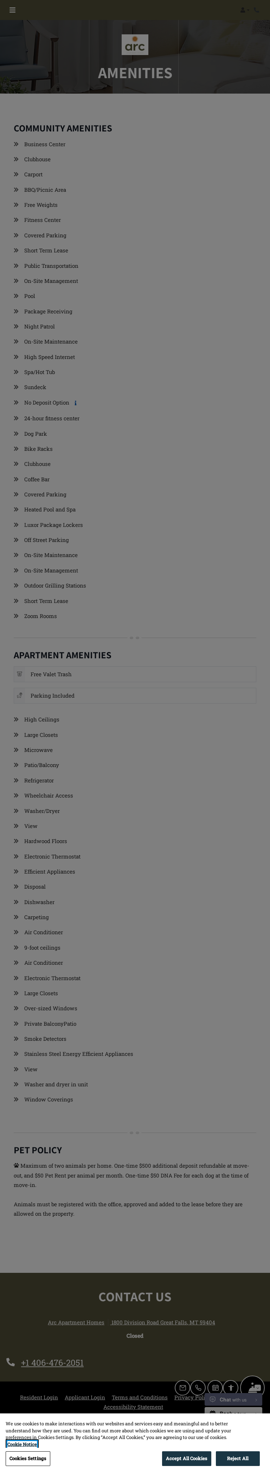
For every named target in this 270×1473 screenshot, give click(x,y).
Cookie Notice (22, 1444)
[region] (135, 1443)
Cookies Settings (27, 1458)
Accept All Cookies (186, 1458)
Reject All (238, 1458)
